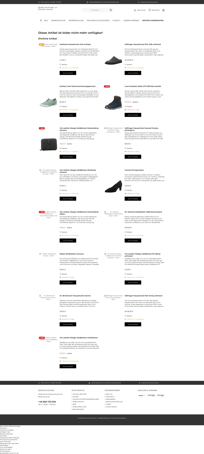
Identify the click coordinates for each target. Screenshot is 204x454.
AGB (74, 404)
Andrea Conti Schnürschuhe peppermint (77, 86)
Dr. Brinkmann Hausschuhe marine (75, 296)
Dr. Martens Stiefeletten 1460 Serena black (143, 212)
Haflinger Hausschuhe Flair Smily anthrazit (143, 296)
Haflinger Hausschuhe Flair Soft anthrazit (143, 44)
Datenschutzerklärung (114, 402)
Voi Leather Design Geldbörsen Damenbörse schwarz (79, 129)
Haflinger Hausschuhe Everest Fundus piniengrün (141, 129)
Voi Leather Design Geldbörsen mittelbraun (79, 338)
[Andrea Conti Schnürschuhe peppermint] (48, 102)
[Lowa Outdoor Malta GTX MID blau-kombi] (113, 102)
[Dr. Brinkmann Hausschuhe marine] (48, 312)
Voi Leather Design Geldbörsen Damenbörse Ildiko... (79, 213)
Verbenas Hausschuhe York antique (75, 44)
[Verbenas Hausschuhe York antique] (48, 60)
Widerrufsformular (80, 407)
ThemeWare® (122, 418)
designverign (14, 453)
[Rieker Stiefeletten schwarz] (48, 270)
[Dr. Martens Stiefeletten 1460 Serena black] (113, 228)
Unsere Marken (111, 407)
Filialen (108, 404)
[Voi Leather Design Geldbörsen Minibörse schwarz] (48, 186)
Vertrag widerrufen (80, 394)
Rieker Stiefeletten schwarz (72, 254)
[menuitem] (163, 10)
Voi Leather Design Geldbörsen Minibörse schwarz (78, 171)
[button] (102, 428)
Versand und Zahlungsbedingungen (86, 399)
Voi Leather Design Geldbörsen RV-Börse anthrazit (142, 255)
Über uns (109, 394)
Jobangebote (110, 399)
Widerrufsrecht (78, 402)
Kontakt (76, 397)
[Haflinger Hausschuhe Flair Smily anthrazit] (113, 312)
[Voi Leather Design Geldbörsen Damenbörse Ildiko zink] (48, 228)
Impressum (110, 397)
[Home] (41, 20)
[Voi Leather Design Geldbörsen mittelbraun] (48, 354)
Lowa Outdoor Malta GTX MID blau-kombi (143, 86)
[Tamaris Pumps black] (113, 186)
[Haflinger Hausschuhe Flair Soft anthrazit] (113, 60)
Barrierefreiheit (78, 409)
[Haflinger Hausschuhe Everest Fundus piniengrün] (113, 144)
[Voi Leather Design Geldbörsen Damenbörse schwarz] (48, 144)
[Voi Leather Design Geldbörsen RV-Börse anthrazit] (113, 270)
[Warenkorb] (163, 10)
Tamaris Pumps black (134, 170)
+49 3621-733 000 (47, 402)
